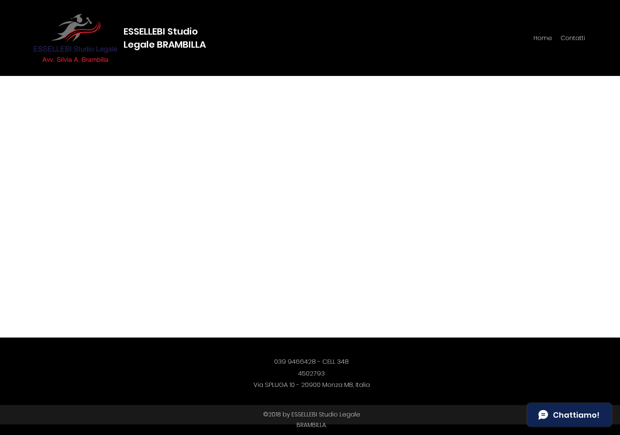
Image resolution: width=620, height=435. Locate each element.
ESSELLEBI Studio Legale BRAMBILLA (165, 38)
